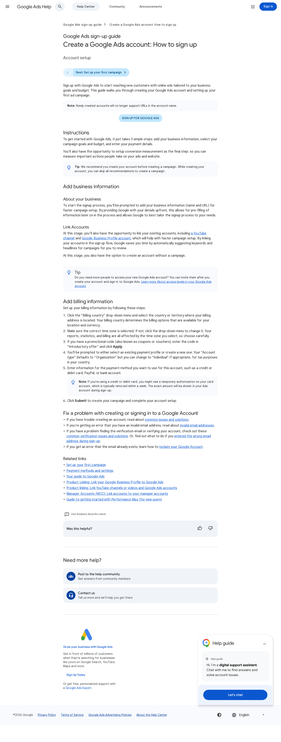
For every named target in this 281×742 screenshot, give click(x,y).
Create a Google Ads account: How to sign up (142, 25)
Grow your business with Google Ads (88, 647)
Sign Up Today (75, 675)
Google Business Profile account (106, 238)
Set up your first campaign (86, 465)
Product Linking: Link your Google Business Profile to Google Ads (114, 482)
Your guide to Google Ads (85, 476)
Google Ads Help (34, 6)
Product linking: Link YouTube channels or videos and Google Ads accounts (121, 488)
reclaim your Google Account (181, 447)
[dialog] (235, 670)
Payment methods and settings (89, 471)
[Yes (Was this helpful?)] (200, 528)
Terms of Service (72, 715)
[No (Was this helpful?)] (210, 528)
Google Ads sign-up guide (82, 25)
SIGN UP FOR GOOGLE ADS (140, 118)
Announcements (150, 6)
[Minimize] (264, 642)
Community (117, 6)
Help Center (86, 6)
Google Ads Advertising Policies (109, 715)
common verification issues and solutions (97, 436)
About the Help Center (151, 715)
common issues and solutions (166, 420)
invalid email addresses (197, 425)
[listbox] (248, 715)
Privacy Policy (47, 715)
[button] (7, 7)
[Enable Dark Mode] (219, 715)
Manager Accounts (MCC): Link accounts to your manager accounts (117, 494)
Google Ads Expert (78, 688)
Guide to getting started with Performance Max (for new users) (114, 499)
